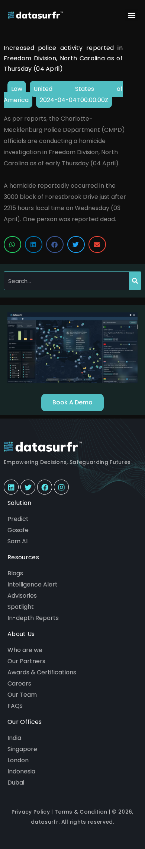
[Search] (135, 281)
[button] (131, 15)
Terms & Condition (81, 811)
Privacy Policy (30, 811)
